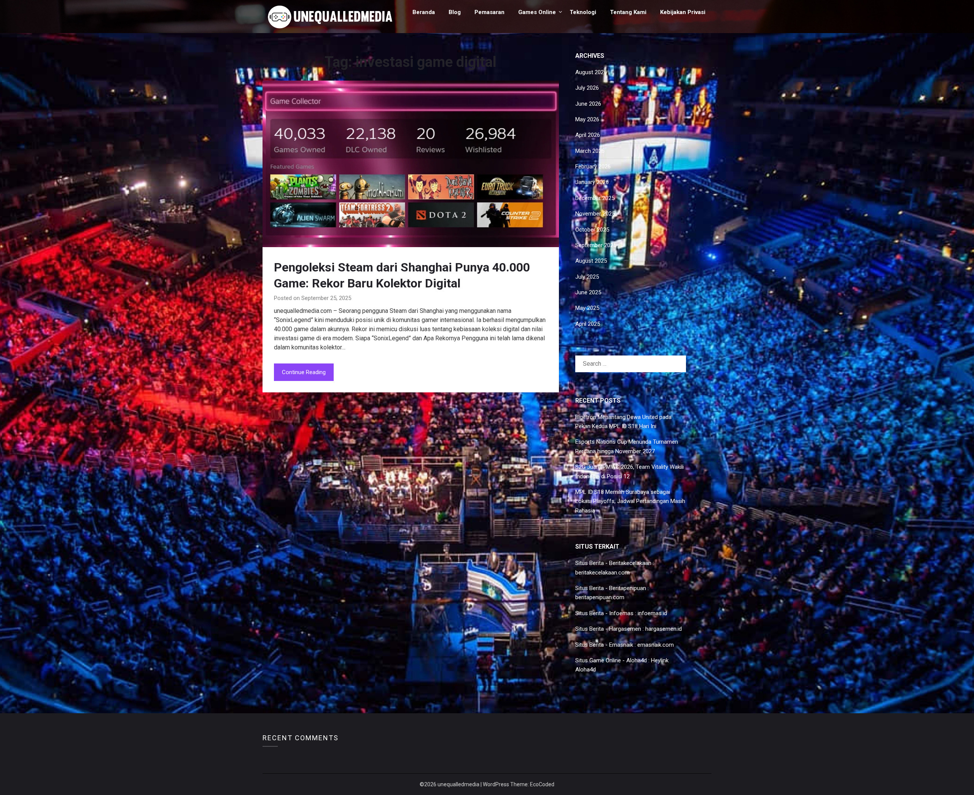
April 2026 (587, 135)
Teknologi (583, 12)
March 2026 (590, 151)
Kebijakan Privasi (682, 12)
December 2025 (594, 198)
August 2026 (591, 72)
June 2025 (588, 292)
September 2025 (595, 245)
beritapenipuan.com (599, 597)
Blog (455, 12)
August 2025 (591, 260)
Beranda (423, 12)
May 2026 (587, 119)
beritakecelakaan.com (602, 572)
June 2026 (588, 103)
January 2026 (592, 182)
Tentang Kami (628, 12)
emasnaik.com (655, 644)
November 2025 (595, 213)
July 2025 (587, 276)
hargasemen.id (663, 628)
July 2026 (587, 87)
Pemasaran (489, 12)
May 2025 (587, 308)
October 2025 (592, 229)
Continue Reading (304, 372)
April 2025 (587, 324)
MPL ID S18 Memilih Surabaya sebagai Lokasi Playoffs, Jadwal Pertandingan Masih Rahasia (630, 501)
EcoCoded (542, 784)
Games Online (537, 12)
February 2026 (593, 166)
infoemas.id (652, 613)
